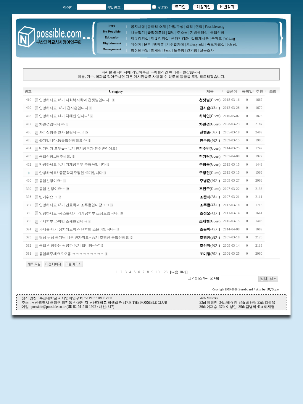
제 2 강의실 (160, 38)
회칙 (189, 27)
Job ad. (232, 44)
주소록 (182, 32)
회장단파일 (140, 50)
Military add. (195, 44)
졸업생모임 (156, 32)
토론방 (179, 50)
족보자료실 (216, 44)
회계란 (156, 50)
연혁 (198, 27)
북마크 (216, 38)
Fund (167, 50)
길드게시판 (200, 38)
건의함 (192, 50)
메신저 (136, 44)
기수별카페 (175, 44)
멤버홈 (158, 44)
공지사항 (138, 27)
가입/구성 (175, 27)
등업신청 (217, 32)
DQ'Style (273, 289)
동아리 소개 (156, 27)
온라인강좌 (180, 38)
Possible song (214, 27)
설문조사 (207, 50)
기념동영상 (199, 32)
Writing (229, 38)
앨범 (171, 32)
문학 (147, 44)
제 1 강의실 (140, 38)
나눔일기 (138, 32)
